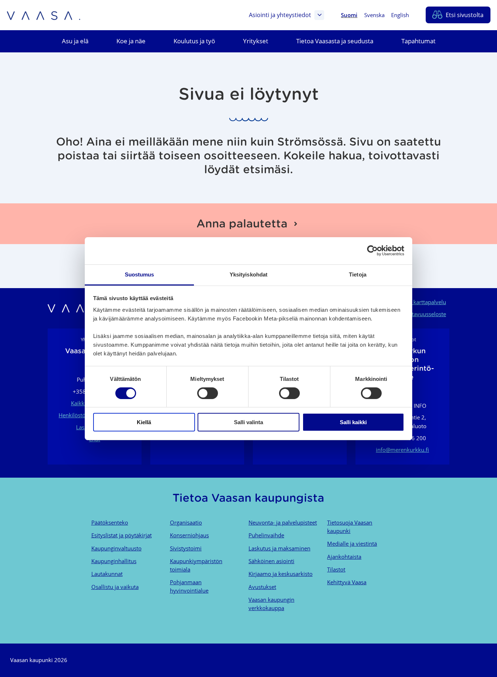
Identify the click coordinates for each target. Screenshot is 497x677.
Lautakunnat (107, 573)
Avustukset (262, 586)
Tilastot (336, 569)
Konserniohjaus (189, 535)
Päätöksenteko (109, 522)
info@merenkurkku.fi (402, 449)
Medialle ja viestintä (352, 543)
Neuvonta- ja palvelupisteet (283, 522)
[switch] (207, 393)
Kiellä (144, 422)
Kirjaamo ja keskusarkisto (281, 573)
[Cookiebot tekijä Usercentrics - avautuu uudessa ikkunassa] (372, 250)
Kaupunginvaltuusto (116, 548)
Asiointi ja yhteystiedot (280, 15)
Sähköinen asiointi (271, 561)
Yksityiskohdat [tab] (248, 274)
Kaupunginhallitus (113, 561)
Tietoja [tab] (357, 274)
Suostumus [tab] (139, 274)
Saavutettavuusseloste (418, 314)
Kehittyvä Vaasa (346, 582)
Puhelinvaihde (266, 535)
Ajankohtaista (344, 556)
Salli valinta (248, 422)
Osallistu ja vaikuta (115, 586)
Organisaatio (186, 522)
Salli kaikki (353, 422)
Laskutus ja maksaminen (279, 548)
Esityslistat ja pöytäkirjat (121, 535)
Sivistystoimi (186, 548)
